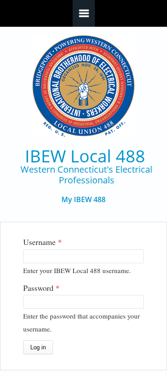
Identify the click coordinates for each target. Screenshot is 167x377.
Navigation (84, 13)
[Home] (83, 86)
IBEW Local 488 (85, 156)
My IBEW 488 (83, 199)
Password (41, 287)
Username (42, 241)
